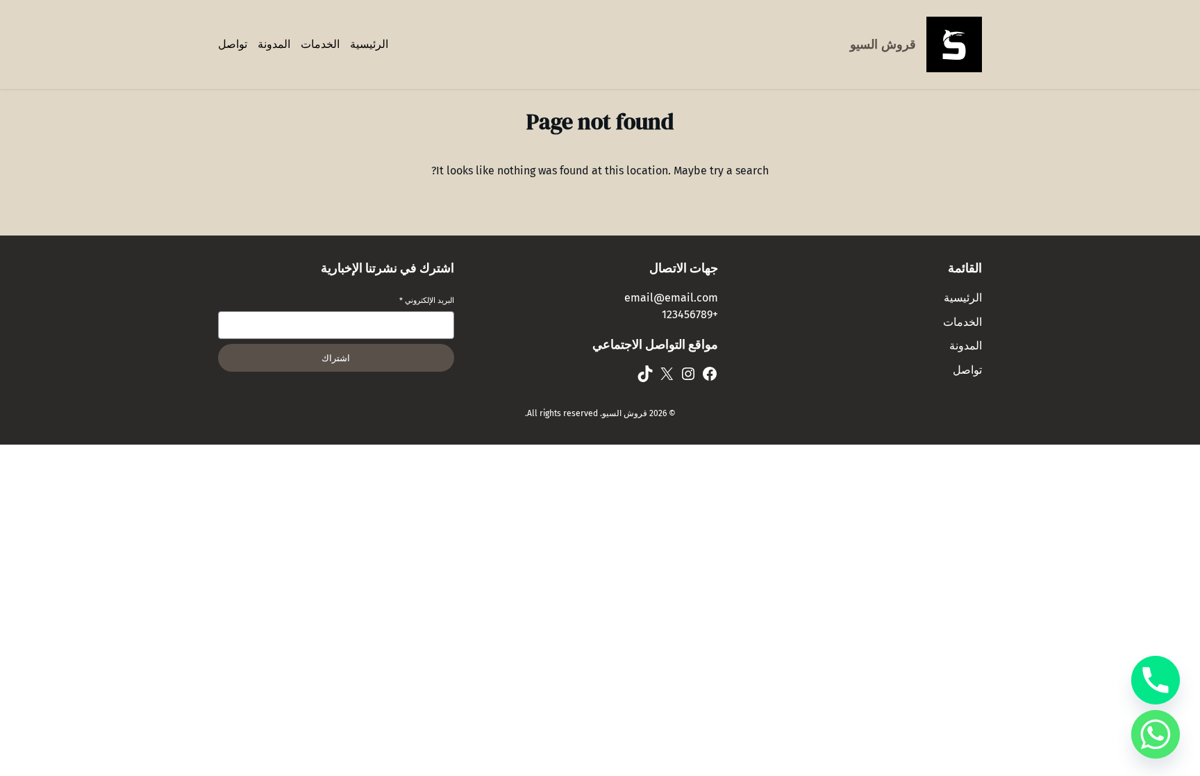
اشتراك (336, 358)
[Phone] (1155, 680)
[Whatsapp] (1155, 734)
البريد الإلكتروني (426, 300)
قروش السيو (883, 44)
